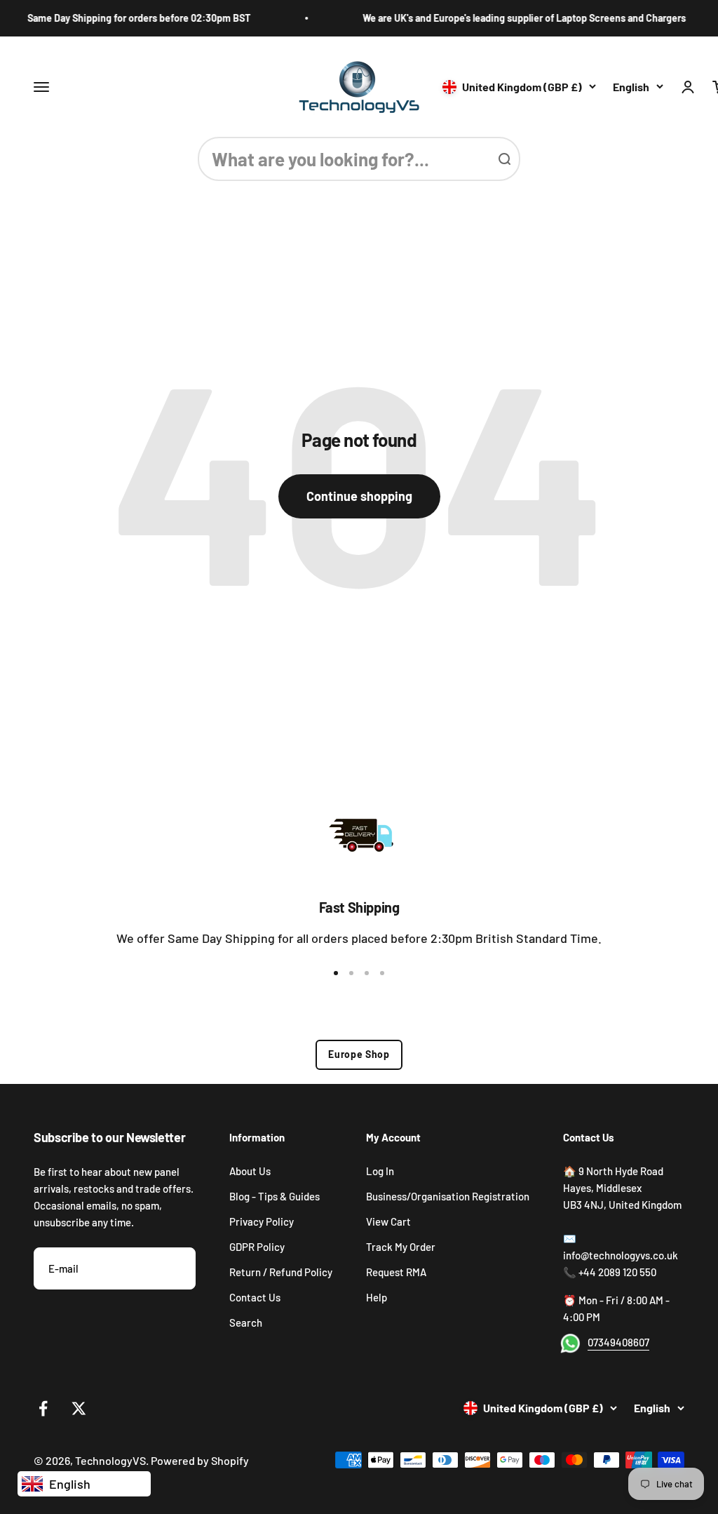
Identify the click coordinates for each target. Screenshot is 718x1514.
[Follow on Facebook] (43, 1408)
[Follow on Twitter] (78, 1408)
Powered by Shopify (200, 1460)
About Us (250, 1171)
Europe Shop (359, 1054)
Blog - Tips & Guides (274, 1196)
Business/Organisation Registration (447, 1196)
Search (245, 1322)
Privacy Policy (261, 1221)
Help (376, 1297)
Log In (380, 1171)
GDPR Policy (257, 1246)
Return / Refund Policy (280, 1272)
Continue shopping (359, 496)
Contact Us (254, 1297)
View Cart (388, 1221)
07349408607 (618, 1342)
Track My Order (400, 1246)
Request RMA (396, 1272)
